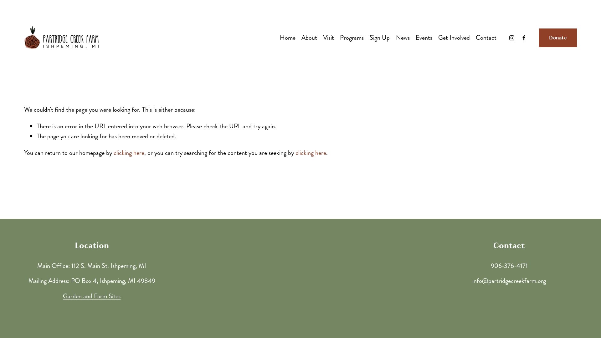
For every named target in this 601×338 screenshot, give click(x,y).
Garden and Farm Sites (92, 296)
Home (287, 37)
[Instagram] (512, 38)
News (403, 37)
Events (424, 37)
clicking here (129, 152)
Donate (558, 37)
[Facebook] (524, 38)
